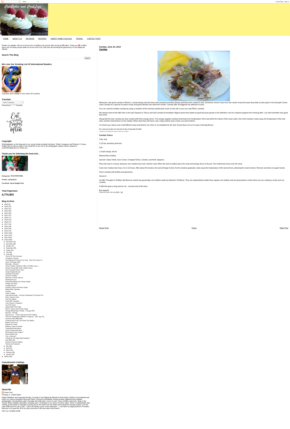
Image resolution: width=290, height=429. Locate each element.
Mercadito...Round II (12, 264)
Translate (19, 105)
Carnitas (103, 49)
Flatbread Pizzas (11, 280)
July (7, 252)
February (9, 352)
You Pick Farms (10, 305)
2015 (6, 228)
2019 (6, 220)
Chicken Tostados (11, 276)
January (9, 354)
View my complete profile (11, 411)
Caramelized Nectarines (13, 328)
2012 (6, 235)
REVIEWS (30, 39)
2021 (6, 215)
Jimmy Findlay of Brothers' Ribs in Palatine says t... (22, 266)
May (7, 346)
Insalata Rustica (10, 285)
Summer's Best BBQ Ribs (14, 318)
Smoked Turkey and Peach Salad (16, 287)
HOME (5, 39)
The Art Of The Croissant (13, 256)
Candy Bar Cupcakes (12, 301)
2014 (6, 231)
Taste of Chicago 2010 (12, 262)
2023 (6, 211)
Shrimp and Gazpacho (12, 344)
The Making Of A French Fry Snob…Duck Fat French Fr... (24, 260)
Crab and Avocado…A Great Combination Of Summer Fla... (24, 295)
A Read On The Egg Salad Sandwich (17, 338)
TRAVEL (79, 39)
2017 (6, 224)
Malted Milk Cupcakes (12, 289)
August (8, 250)
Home (194, 228)
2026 (6, 204)
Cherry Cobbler (10, 293)
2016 (6, 226)
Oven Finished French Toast (14, 270)
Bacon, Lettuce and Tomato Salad (16, 309)
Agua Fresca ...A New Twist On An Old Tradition (21, 315)
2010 (6, 240)
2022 (6, 213)
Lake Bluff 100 (10, 340)
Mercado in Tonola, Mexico (14, 278)
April (7, 348)
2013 (6, 233)
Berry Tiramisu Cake (12, 297)
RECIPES (42, 39)
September (10, 248)
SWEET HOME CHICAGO (61, 39)
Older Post (284, 228)
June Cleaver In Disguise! (13, 303)
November (9, 244)
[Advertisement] (116, 210)
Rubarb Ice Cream (11, 324)
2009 (6, 356)
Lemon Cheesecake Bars (13, 330)
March (8, 350)
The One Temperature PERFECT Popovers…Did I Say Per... (25, 317)
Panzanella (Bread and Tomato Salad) (17, 281)
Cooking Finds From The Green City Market (19, 320)
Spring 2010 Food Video (13, 307)
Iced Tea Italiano (10, 299)
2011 (6, 237)
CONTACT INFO (94, 39)
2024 (6, 209)
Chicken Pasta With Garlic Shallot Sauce (18, 268)
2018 (6, 222)
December (9, 242)
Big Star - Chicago (11, 313)
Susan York (8, 392)
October (9, 246)
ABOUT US (17, 39)
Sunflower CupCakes (12, 274)
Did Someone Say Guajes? (14, 332)
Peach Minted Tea (11, 334)
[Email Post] (121, 192)
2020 (6, 217)
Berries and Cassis (11, 322)
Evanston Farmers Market (14, 342)
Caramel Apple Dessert (13, 272)
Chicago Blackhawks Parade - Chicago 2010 (20, 311)
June (8, 254)
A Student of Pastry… (12, 258)
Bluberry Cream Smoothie (13, 326)
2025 (6, 206)
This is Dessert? (10, 336)
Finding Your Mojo (11, 283)
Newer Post (104, 228)
